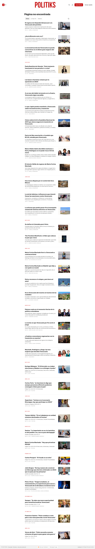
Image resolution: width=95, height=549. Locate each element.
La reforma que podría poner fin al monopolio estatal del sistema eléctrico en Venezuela (40, 208)
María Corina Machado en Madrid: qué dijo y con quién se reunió (40, 267)
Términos (15, 547)
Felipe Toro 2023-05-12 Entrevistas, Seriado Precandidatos (40, 419)
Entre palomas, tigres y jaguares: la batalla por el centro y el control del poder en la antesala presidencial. (40, 314)
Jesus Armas (32, 113)
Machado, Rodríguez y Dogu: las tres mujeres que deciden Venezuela (38, 350)
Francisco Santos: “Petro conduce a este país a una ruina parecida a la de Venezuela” (40, 516)
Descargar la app (53, 547)
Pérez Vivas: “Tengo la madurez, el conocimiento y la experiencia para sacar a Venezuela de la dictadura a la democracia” (40, 484)
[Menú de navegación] (4, 4)
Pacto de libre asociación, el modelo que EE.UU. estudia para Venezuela (39, 136)
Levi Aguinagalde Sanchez (35, 259)
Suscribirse (79, 5)
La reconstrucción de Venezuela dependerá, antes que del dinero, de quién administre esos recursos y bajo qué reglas (40, 54)
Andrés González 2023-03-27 (32, 434)
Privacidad (10, 547)
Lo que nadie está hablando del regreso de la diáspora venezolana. (39, 340)
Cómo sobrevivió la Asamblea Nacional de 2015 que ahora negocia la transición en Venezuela (40, 122)
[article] (47, 27)
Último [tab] (27, 18)
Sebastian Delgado (33, 273)
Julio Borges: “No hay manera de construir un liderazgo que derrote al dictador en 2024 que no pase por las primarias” (40, 470)
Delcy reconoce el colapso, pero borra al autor (39, 280)
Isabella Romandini (33, 30)
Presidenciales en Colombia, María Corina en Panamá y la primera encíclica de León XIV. (39, 227)
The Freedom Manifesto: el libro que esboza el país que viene (40, 237)
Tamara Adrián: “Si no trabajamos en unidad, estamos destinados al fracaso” (40, 416)
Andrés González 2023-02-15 (32, 474)
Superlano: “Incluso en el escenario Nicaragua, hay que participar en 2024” (38, 401)
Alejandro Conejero (33, 299)
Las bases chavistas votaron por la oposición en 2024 (37, 81)
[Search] (69, 4)
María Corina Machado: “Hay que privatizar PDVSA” (40, 443)
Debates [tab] (40, 18)
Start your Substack (43, 547)
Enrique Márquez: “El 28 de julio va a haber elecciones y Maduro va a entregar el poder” (40, 367)
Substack (79, 547)
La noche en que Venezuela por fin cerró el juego (40, 324)
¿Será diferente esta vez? (34, 36)
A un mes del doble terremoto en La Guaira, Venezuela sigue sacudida (40, 94)
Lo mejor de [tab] (33, 18)
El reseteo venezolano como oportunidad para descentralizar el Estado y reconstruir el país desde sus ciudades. (40, 297)
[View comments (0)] (36, 32)
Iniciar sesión (88, 5)
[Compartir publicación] (72, 4)
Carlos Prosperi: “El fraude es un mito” (38, 458)
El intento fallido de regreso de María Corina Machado (40, 165)
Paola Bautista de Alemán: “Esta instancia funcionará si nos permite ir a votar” (39, 67)
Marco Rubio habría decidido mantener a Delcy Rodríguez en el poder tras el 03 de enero (39, 151)
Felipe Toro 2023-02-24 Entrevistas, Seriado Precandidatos (40, 459)
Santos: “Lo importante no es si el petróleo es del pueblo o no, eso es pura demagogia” (40, 431)
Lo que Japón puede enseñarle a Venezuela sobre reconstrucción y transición (40, 107)
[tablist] (34, 18)
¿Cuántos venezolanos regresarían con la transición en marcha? (39, 337)
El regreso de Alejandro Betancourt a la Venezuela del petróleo (38, 24)
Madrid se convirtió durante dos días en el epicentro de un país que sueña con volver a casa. (40, 270)
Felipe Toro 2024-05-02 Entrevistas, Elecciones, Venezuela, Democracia (40, 371)
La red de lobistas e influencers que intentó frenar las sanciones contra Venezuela (40, 195)
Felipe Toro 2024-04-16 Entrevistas (34, 389)
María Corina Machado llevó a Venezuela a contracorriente (40, 253)
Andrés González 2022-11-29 (32, 504)
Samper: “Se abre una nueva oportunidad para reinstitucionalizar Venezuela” (39, 501)
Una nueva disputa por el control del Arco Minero (39, 182)
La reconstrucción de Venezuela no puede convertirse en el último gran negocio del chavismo (40, 49)
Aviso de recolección (22, 547)
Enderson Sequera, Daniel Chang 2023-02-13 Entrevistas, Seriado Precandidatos (39, 488)
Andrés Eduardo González (35, 87)
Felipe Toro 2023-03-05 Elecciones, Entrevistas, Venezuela (39, 446)
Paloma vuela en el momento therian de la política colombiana (39, 310)
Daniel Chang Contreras (35, 343)
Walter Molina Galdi (33, 56)
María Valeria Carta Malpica (36, 330)
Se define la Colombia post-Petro (36, 224)
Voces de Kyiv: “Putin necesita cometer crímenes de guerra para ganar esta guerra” (40, 533)
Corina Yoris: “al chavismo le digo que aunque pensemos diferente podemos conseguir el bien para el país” (38, 385)
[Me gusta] (26, 375)
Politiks (33, 373)
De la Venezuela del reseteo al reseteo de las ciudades (40, 294)
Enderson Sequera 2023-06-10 (33, 404)
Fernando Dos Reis (33, 316)
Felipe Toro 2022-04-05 (31, 536)
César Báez (31, 73)
